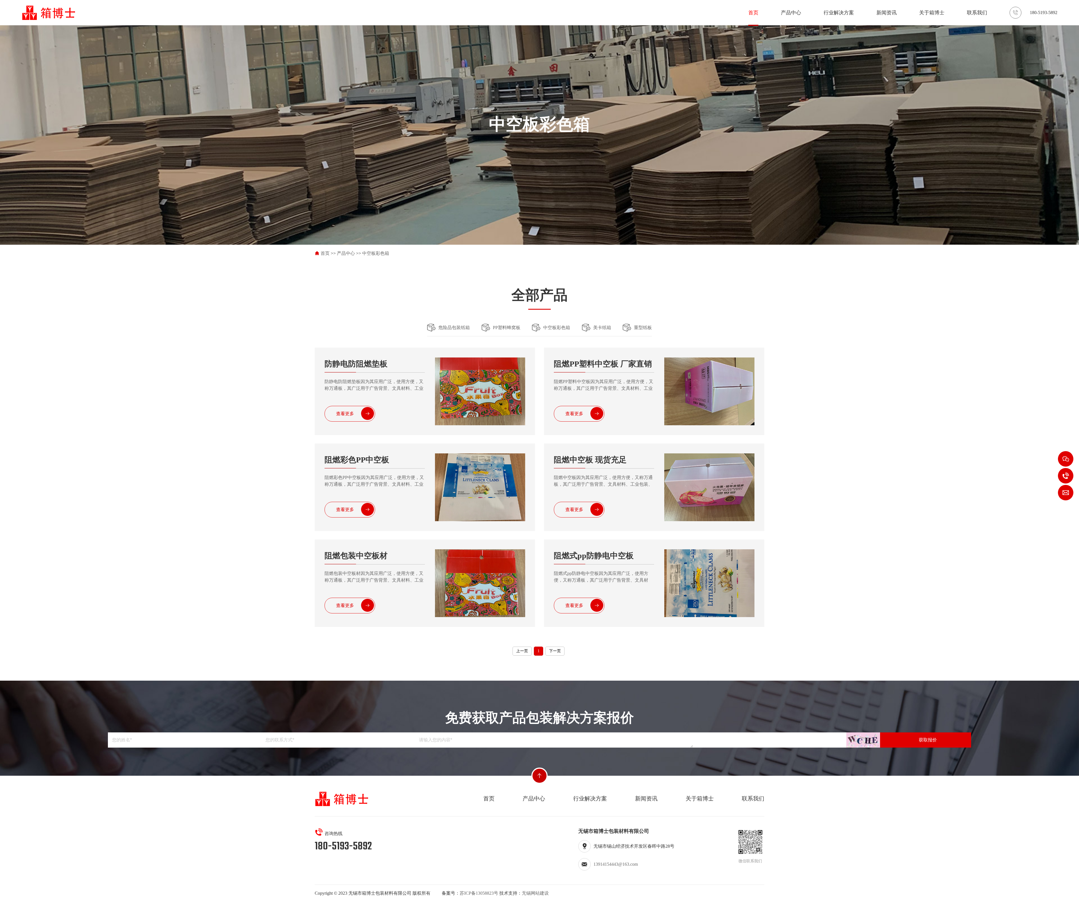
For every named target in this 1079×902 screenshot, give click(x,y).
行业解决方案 (839, 12)
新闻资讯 (886, 12)
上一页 (522, 651)
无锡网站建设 (535, 893)
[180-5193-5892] (1065, 475)
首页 (753, 12)
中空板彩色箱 (375, 253)
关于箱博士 (931, 12)
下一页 (555, 651)
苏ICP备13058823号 (479, 893)
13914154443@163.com (615, 864)
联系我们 (977, 12)
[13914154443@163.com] (1065, 492)
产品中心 (791, 12)
